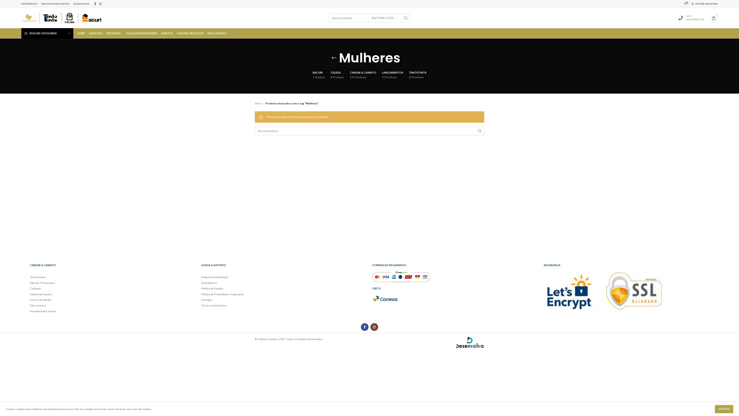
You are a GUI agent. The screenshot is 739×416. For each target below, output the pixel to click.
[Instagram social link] (100, 4)
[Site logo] (61, 17)
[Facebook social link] (95, 4)
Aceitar (724, 408)
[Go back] (334, 58)
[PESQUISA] (405, 18)
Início (258, 103)
